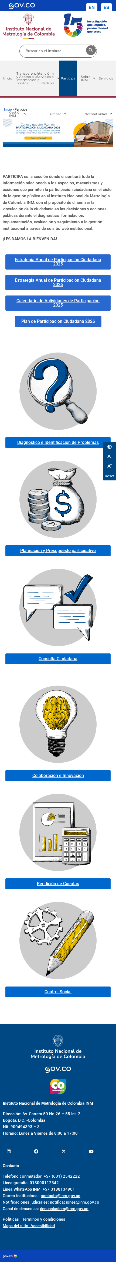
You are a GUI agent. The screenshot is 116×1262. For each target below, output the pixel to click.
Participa (68, 78)
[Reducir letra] (109, 456)
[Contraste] (109, 446)
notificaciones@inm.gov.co (74, 1202)
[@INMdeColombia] (8, 1151)
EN (92, 7)
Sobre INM (85, 78)
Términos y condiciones (43, 1219)
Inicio (8, 109)
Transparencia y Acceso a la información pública (28, 78)
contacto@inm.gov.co (60, 1195)
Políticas (12, 1219)
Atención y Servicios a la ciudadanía (46, 78)
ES (106, 7)
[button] (48, 78)
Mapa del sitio (16, 1225)
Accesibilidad (42, 1225)
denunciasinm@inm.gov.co (64, 1208)
